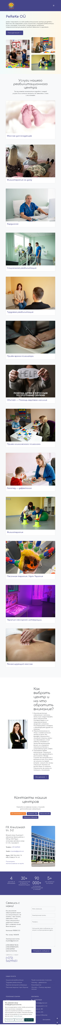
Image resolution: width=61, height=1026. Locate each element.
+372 (16, 847)
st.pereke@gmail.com (17, 851)
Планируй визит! (13, 32)
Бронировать (46, 1019)
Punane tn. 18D (38, 1009)
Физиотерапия (36, 985)
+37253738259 (38, 1000)
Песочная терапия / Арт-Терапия (17, 987)
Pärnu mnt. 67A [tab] (45, 813)
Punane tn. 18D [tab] (32, 813)
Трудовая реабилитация (14, 982)
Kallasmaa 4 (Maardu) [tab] (30, 817)
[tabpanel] (30, 846)
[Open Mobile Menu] (53, 5)
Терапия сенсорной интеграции (16, 985)
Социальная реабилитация (14, 980)
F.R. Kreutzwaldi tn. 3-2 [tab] (18, 813)
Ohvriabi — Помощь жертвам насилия (41, 988)
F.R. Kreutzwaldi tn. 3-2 (40, 1006)
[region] (19, 1011)
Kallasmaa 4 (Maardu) (40, 1015)
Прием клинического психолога (41, 980)
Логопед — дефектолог (39, 982)
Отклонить (19, 1019)
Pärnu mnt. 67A (38, 1012)
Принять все (29, 1019)
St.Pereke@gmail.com (40, 1003)
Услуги (8, 1000)
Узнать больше (18, 1016)
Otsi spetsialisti (40, 777)
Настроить (9, 1019)
